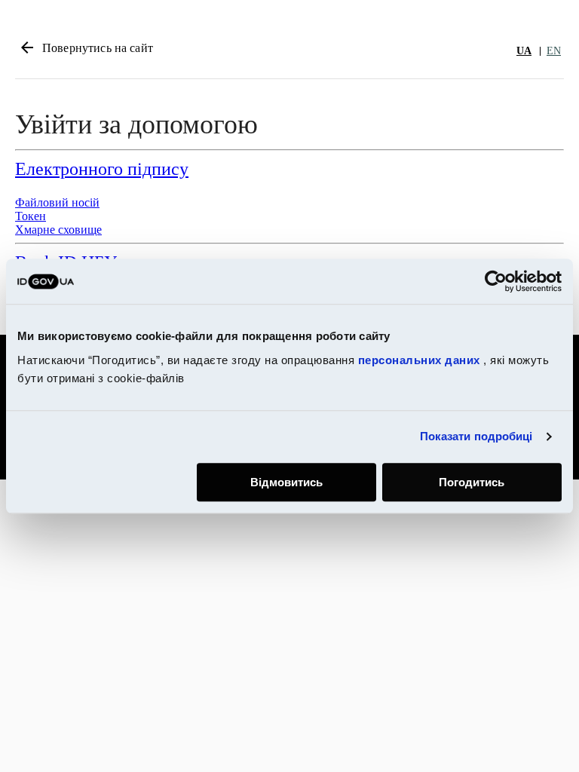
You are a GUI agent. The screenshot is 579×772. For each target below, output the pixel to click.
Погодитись (471, 482)
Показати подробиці (476, 436)
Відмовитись (286, 482)
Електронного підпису (101, 169)
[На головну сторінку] (443, 50)
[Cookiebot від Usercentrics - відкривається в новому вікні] (496, 281)
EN (554, 51)
